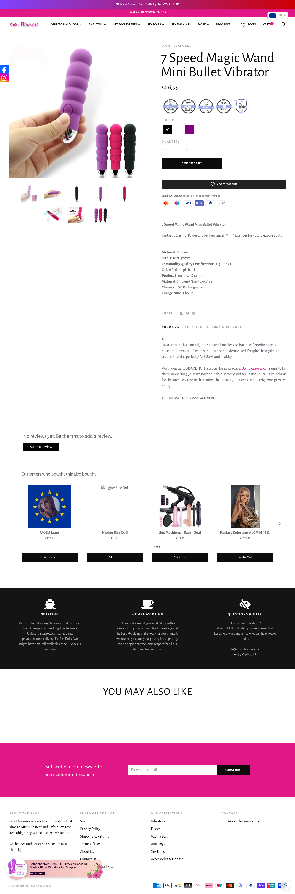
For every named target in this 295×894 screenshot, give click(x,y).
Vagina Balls (160, 836)
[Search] (283, 24)
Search (85, 821)
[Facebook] (4, 69)
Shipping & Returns (94, 836)
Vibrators (158, 821)
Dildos (156, 829)
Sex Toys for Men (125, 24)
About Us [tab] (170, 326)
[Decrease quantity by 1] (165, 150)
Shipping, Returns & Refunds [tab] (213, 326)
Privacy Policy (90, 829)
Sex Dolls (154, 24)
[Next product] (280, 523)
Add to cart (191, 163)
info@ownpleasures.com (240, 821)
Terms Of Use (90, 844)
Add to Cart (49, 557)
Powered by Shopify (40, 885)
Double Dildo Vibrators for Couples (53, 867)
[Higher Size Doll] (115, 506)
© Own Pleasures (18, 885)
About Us (87, 852)
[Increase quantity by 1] (187, 150)
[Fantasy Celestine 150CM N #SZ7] (245, 506)
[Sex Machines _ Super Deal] (180, 506)
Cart (268, 24)
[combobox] (180, 547)
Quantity (171, 141)
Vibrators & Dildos (64, 24)
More (202, 24)
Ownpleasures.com (255, 368)
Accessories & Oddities (168, 859)
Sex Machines (181, 24)
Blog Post (223, 24)
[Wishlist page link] (243, 25)
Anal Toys (96, 24)
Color (168, 120)
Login (252, 24)
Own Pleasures (176, 45)
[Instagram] (4, 77)
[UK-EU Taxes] (50, 506)
